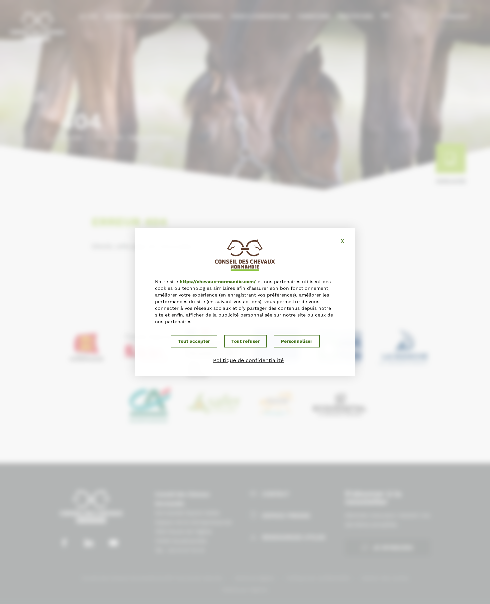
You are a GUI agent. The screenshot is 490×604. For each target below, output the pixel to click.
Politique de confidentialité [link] (248, 360)
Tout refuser (245, 341)
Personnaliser (296, 341)
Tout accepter (194, 341)
